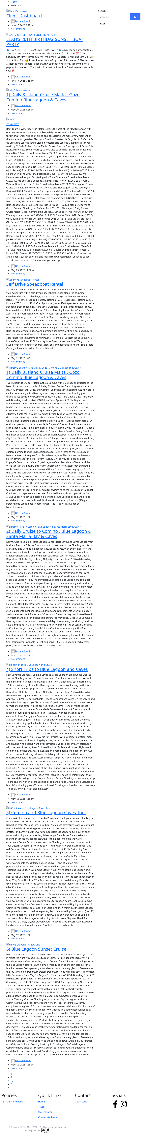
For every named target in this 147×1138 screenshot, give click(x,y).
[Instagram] (123, 1104)
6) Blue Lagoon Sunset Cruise (36, 949)
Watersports (45, 1112)
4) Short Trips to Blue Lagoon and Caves (47, 669)
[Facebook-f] (115, 1104)
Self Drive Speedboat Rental (34, 284)
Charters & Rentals (48, 1117)
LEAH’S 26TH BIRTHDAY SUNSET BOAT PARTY (44, 41)
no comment (18, 28)
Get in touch (81, 1101)
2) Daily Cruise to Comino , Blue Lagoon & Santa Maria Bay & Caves (48, 533)
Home (14, 1)
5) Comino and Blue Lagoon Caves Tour (46, 812)
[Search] (135, 16)
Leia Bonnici (23, 21)
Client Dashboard (24, 16)
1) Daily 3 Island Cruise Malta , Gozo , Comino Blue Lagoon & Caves (44, 97)
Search (102, 11)
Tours (41, 1106)
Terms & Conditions (12, 1101)
